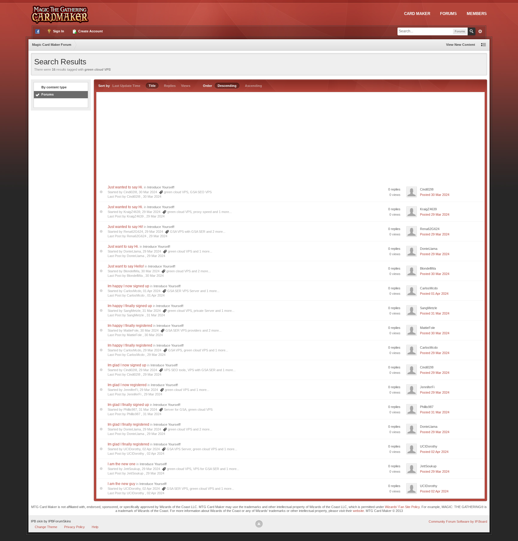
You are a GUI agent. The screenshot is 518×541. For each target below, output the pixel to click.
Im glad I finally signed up (128, 405)
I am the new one (121, 464)
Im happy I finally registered (130, 326)
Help (95, 527)
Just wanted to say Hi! (125, 227)
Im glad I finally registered (128, 424)
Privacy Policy (74, 527)
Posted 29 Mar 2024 (434, 214)
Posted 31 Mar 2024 (434, 313)
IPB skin (37, 521)
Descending (227, 85)
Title (152, 85)
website (358, 511)
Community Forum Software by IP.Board (458, 521)
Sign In (58, 31)
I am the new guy (121, 484)
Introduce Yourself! (160, 187)
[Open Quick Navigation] (483, 44)
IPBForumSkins (59, 521)
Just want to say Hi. (123, 246)
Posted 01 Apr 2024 (434, 293)
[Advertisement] (290, 137)
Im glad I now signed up (127, 365)
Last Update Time (126, 85)
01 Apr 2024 (156, 295)
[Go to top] (259, 524)
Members (477, 13)
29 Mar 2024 (155, 216)
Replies (170, 85)
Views (185, 85)
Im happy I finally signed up (130, 306)
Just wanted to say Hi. (125, 187)
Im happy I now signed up (128, 286)
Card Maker (417, 13)
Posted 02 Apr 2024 (434, 452)
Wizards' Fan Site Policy (402, 507)
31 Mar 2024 (156, 315)
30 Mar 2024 (152, 196)
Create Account (90, 31)
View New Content (460, 44)
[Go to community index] (61, 11)
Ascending (253, 85)
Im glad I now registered (127, 385)
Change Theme (46, 527)
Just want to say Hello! (126, 266)
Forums (448, 13)
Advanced (480, 31)
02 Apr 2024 (155, 453)
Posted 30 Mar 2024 (434, 195)
